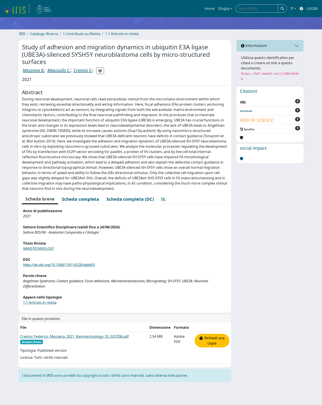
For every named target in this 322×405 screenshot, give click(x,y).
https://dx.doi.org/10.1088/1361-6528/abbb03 (59, 264)
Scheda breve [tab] (40, 199)
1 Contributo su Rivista (81, 33)
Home (210, 8)
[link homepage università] (44, 8)
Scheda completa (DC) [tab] (130, 199)
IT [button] (292, 8)
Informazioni (255, 45)
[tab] (164, 199)
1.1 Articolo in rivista (122, 33)
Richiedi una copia (214, 341)
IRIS (22, 33)
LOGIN (312, 8)
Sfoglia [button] (224, 8)
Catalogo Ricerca (44, 33)
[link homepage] (16, 8)
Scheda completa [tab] (80, 199)
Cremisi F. (82, 70)
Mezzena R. (33, 70)
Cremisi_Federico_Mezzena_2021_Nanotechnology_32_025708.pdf (74, 336)
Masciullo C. (59, 70)
